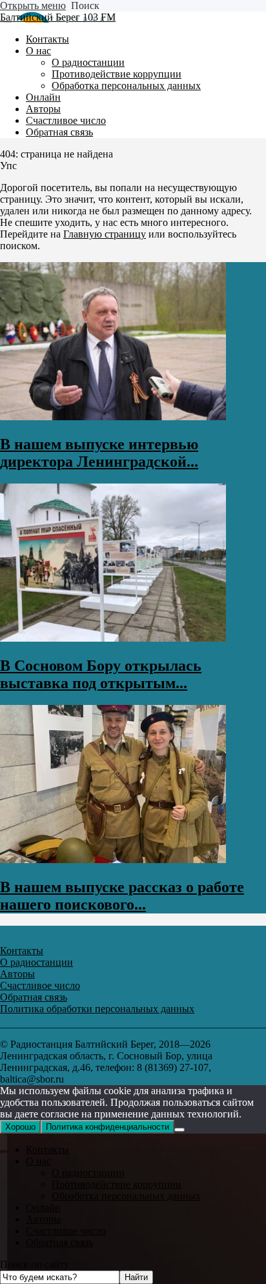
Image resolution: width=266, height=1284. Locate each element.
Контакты (47, 1149)
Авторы (43, 1219)
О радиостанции (88, 1172)
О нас (38, 1161)
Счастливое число (66, 1230)
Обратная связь (59, 1242)
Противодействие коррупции (116, 1184)
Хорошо (20, 1127)
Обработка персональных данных (126, 1195)
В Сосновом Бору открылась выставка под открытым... (100, 674)
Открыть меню (33, 5)
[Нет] (179, 1130)
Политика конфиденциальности (107, 1127)
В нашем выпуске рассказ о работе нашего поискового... (122, 896)
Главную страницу (104, 234)
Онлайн (43, 1207)
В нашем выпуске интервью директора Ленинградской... (99, 453)
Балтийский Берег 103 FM (58, 17)
